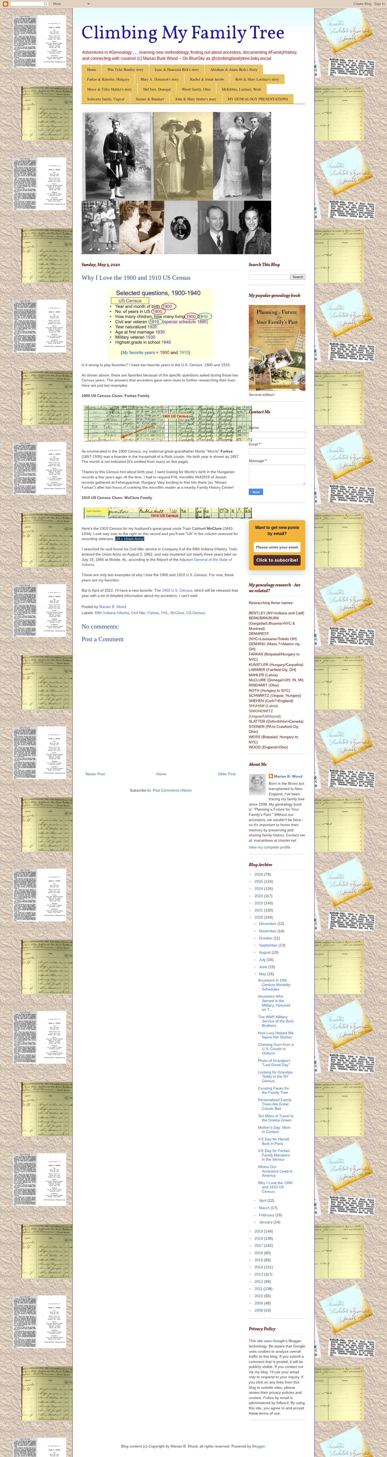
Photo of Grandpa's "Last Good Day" (274, 1062)
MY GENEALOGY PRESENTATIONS (258, 98)
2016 (259, 1253)
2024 (259, 888)
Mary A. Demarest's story (160, 79)
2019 (259, 1231)
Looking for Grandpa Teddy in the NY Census (275, 1076)
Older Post (227, 774)
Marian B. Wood (288, 776)
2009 (259, 1303)
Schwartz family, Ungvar (106, 98)
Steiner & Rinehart (150, 98)
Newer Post (95, 774)
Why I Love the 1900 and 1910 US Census (275, 1187)
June (263, 967)
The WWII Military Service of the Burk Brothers (276, 1021)
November (268, 931)
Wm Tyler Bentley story (125, 69)
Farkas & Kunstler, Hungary (108, 79)
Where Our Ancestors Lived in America (275, 1171)
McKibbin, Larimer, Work (241, 89)
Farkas (153, 613)
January (266, 1222)
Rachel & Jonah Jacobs (207, 79)
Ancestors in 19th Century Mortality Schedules (274, 984)
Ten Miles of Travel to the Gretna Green (276, 1118)
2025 (259, 881)
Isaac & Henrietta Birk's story (177, 69)
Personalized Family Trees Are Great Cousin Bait (275, 1104)
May (263, 974)
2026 (259, 874)
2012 (259, 1281)
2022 (259, 903)
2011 (259, 1289)
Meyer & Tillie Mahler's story (109, 89)
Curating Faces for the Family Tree (273, 1090)
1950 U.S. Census (177, 590)
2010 (259, 1296)
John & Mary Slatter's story (195, 98)
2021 (259, 910)
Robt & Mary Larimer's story (257, 79)
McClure (177, 613)
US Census (195, 613)
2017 (259, 1245)
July (263, 960)
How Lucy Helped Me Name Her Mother (276, 1035)
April (263, 1200)
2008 (259, 1310)
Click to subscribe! (277, 560)
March (265, 1208)
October (266, 938)
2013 (259, 1274)
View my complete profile (269, 847)
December (268, 923)
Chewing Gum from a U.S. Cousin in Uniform (276, 1049)
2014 (259, 1267)
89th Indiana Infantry (112, 613)
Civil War (138, 613)
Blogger (258, 1446)
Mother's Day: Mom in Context (274, 1129)
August (265, 952)
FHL (164, 613)
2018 (259, 1238)
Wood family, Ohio (196, 89)
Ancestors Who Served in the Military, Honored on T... (274, 1003)
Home (91, 69)
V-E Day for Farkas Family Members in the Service (274, 1155)
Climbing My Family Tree (183, 34)
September (269, 945)
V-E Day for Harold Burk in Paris (273, 1141)
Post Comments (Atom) (172, 790)
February (267, 1215)
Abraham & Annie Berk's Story (233, 69)
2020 (259, 917)
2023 (259, 896)
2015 (259, 1260)
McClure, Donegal (157, 89)
